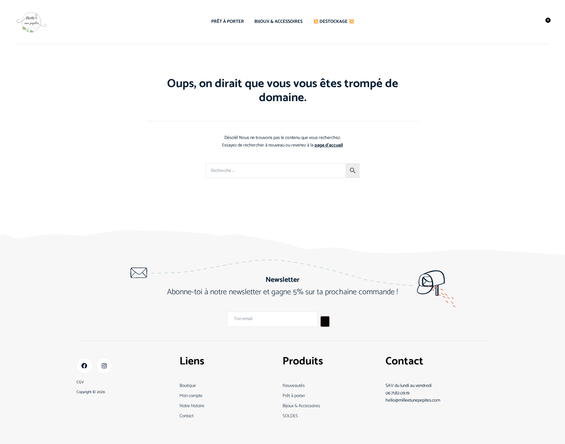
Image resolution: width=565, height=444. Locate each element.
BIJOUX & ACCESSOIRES (278, 21)
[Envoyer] (325, 321)
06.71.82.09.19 (397, 393)
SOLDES (290, 416)
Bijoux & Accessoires (301, 406)
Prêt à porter (293, 395)
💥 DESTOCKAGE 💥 (333, 21)
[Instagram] (104, 366)
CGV (80, 382)
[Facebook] (85, 366)
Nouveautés (293, 385)
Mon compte (191, 395)
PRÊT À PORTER (227, 21)
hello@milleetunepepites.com (412, 400)
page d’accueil (329, 145)
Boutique (188, 385)
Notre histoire (192, 406)
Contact (187, 416)
